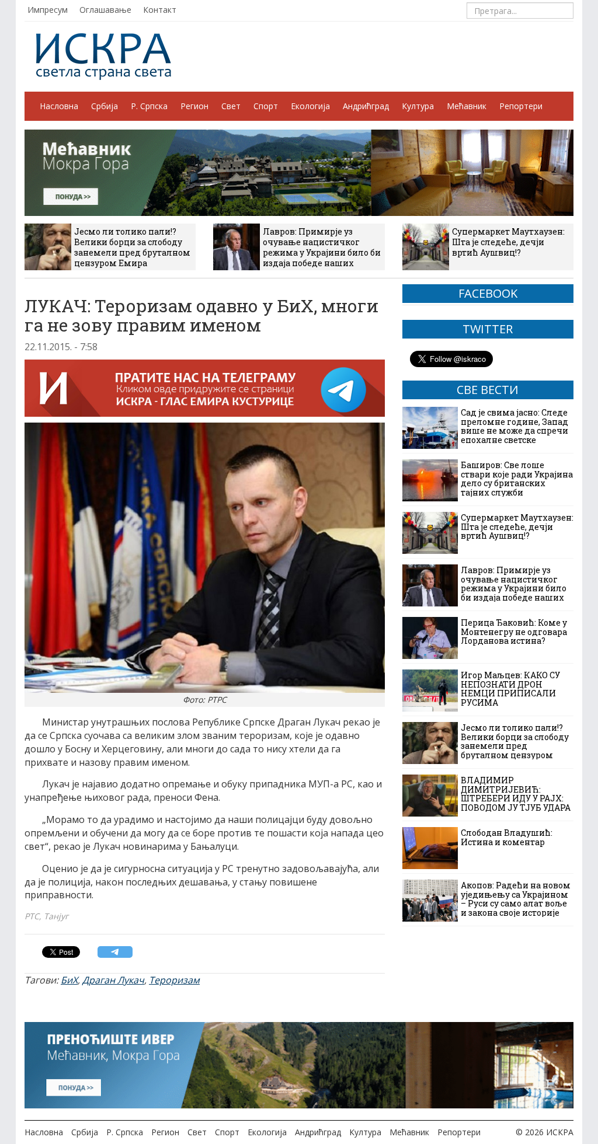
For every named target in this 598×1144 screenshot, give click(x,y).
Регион (194, 105)
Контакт (159, 9)
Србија (104, 105)
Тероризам (174, 980)
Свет (231, 105)
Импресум (47, 9)
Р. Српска (149, 105)
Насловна (59, 105)
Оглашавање (105, 9)
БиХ (69, 980)
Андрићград (366, 105)
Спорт (265, 105)
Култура (418, 105)
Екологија (310, 105)
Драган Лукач (113, 980)
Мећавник (466, 105)
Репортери (521, 105)
